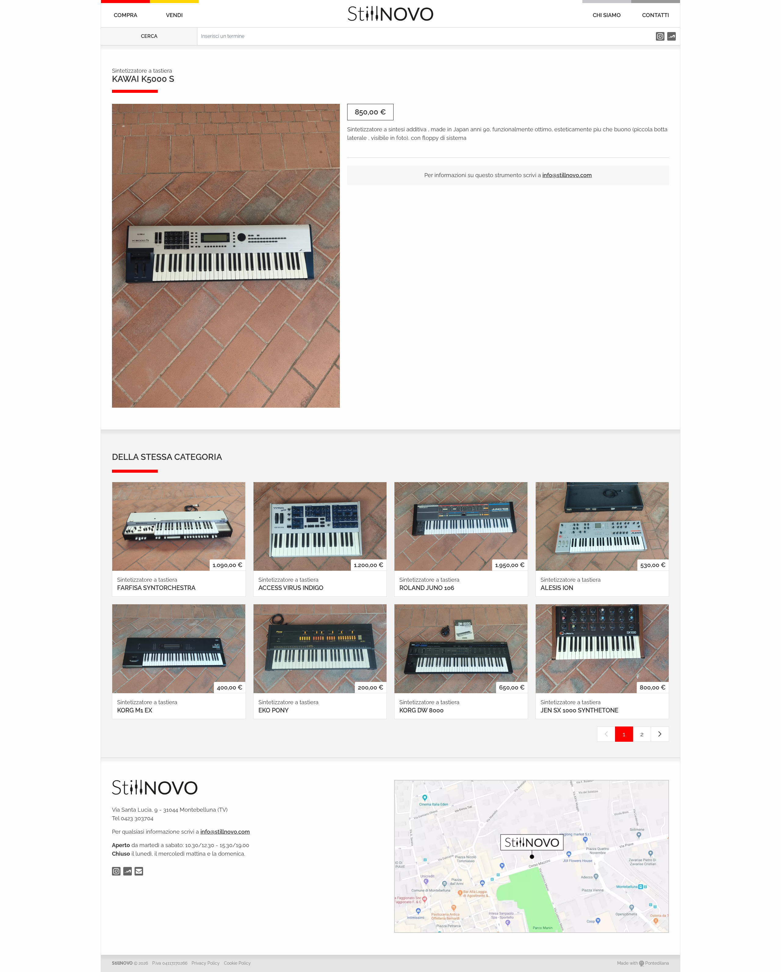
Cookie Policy (237, 963)
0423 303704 (137, 818)
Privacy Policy (206, 963)
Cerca (149, 36)
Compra (125, 15)
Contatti (655, 15)
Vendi (174, 15)
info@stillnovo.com (567, 175)
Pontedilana (657, 963)
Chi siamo (607, 15)
